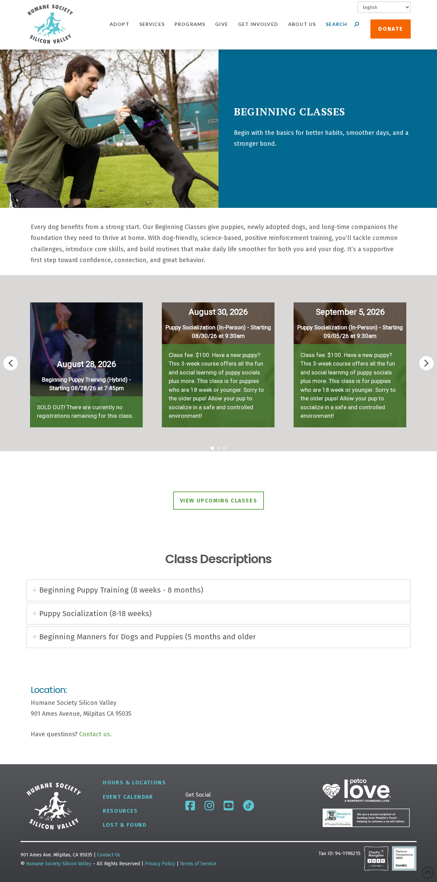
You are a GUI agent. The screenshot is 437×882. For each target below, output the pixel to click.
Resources (120, 811)
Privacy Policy (161, 864)
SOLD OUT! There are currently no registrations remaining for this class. (85, 411)
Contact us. (95, 734)
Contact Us (108, 855)
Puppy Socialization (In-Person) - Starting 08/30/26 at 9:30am (218, 332)
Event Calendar (128, 797)
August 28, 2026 (86, 364)
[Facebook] (190, 805)
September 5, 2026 (350, 312)
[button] (86, 363)
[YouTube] (228, 805)
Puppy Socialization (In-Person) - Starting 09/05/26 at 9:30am (350, 332)
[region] (218, 363)
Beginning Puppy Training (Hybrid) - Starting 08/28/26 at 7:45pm (86, 384)
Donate (390, 29)
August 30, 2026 (218, 312)
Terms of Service (198, 864)
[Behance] (248, 805)
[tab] (218, 590)
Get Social (198, 795)
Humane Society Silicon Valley (58, 864)
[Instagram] (209, 805)
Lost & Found (124, 825)
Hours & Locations (134, 782)
